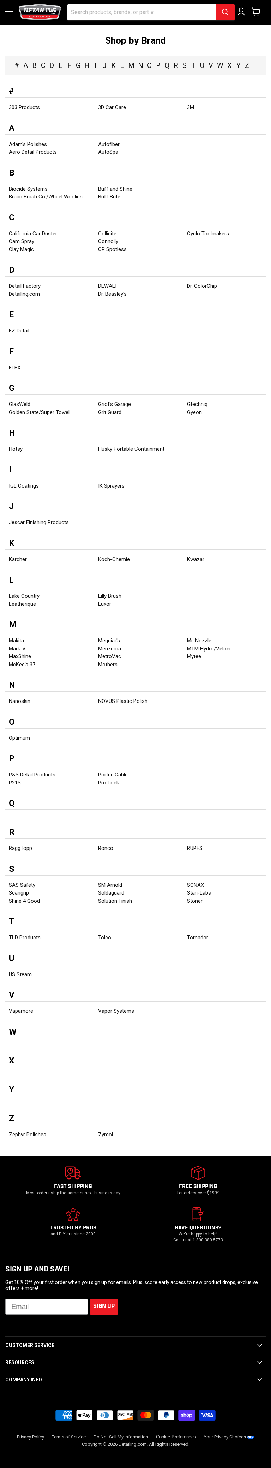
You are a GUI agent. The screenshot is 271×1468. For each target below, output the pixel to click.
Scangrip (19, 893)
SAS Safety (22, 885)
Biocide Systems (28, 189)
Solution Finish (115, 901)
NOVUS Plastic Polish (122, 701)
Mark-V (17, 649)
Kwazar (195, 559)
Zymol (105, 1134)
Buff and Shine (115, 189)
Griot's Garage (114, 404)
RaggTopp (20, 848)
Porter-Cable (113, 774)
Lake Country (24, 596)
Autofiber (109, 144)
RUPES (195, 848)
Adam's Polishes (28, 144)
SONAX (195, 885)
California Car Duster (33, 233)
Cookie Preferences (176, 1437)
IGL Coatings (24, 486)
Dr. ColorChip (202, 286)
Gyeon (194, 412)
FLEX (14, 367)
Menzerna (109, 649)
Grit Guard (109, 412)
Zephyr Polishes (27, 1134)
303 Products (24, 107)
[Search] (225, 12)
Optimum (19, 738)
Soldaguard (111, 893)
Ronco (105, 848)
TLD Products (25, 937)
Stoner (195, 901)
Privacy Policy (30, 1437)
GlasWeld (19, 404)
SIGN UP (104, 1306)
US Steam (20, 974)
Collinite (107, 233)
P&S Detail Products (32, 774)
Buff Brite (109, 196)
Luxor (104, 604)
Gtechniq (197, 404)
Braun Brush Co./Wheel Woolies (46, 196)
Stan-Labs (199, 893)
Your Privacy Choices (225, 1437)
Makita (16, 640)
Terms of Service (69, 1437)
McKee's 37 (22, 664)
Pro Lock (108, 783)
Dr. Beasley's (112, 294)
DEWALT (108, 286)
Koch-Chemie (114, 559)
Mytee (194, 656)
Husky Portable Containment (131, 449)
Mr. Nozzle (199, 640)
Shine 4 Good (24, 901)
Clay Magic (21, 249)
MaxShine (20, 656)
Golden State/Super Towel (39, 412)
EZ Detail (19, 331)
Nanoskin (19, 701)
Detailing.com (24, 294)
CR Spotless (112, 249)
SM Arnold (110, 885)
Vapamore (21, 1011)
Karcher (18, 559)
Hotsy (16, 449)
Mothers (108, 664)
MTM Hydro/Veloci (208, 649)
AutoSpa (108, 152)
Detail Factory (25, 286)
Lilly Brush (109, 596)
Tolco (104, 937)
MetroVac (109, 656)
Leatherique (22, 604)
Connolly (108, 241)
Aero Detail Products (33, 152)
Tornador (197, 937)
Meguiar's (109, 640)
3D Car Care (112, 107)
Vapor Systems (116, 1011)
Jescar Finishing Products (39, 522)
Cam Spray (21, 241)
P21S (15, 783)
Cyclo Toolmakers (208, 233)
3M (190, 107)
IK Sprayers (111, 486)
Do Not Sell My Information (121, 1437)
